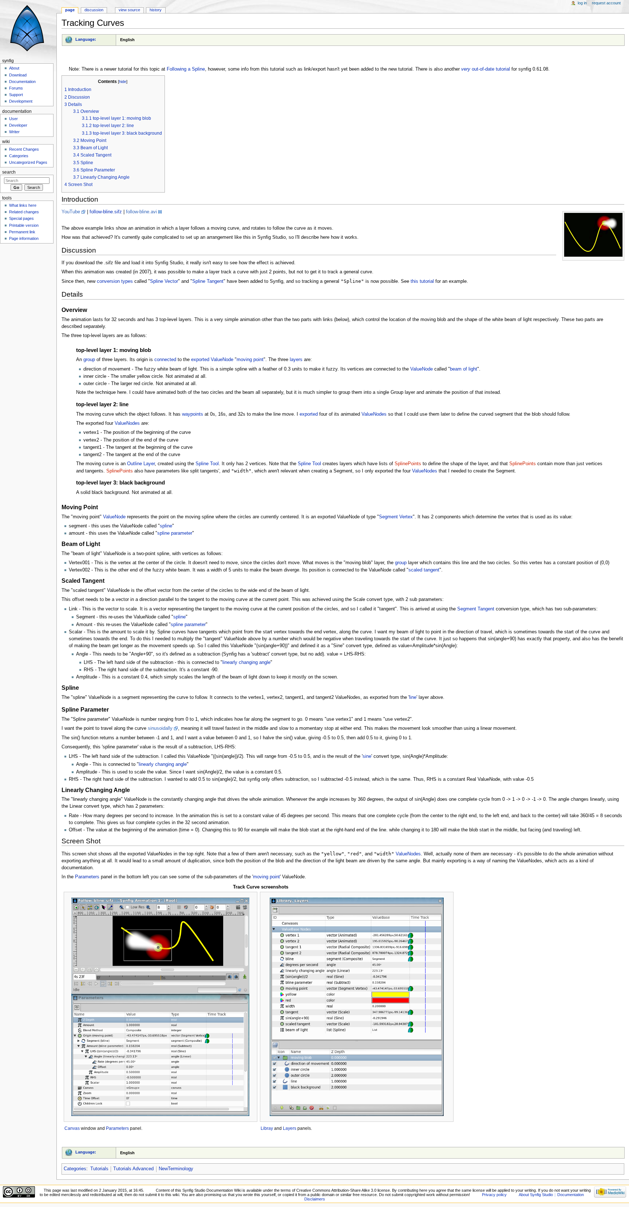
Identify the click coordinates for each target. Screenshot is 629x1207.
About (14, 68)
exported (200, 359)
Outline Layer (141, 463)
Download (18, 75)
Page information (24, 238)
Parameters (87, 876)
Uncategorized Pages (28, 162)
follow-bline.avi (141, 211)
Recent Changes (24, 149)
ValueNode (222, 359)
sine (367, 756)
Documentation (22, 81)
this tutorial (422, 281)
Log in (582, 3)
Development (20, 101)
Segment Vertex (396, 516)
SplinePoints (408, 463)
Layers (289, 1128)
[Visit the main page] (28, 28)
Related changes (24, 212)
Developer (18, 125)
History (156, 10)
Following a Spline (186, 69)
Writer (14, 132)
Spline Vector (164, 281)
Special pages (21, 218)
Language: (85, 39)
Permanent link (22, 232)
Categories (75, 1168)
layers (296, 359)
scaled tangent (423, 570)
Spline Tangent (207, 281)
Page (70, 10)
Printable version (24, 225)
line (412, 697)
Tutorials (99, 1168)
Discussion (93, 10)
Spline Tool (207, 463)
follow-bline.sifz (106, 211)
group (89, 359)
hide (122, 81)
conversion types (115, 281)
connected (165, 359)
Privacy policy (494, 1194)
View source (129, 10)
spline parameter (174, 533)
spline (166, 526)
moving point (250, 359)
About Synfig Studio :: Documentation (551, 1194)
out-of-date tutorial (485, 69)
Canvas (72, 1128)
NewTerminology (176, 1168)
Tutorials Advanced (133, 1168)
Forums (16, 88)
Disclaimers (314, 1199)
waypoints (192, 414)
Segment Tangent (475, 609)
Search (9, 172)
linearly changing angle (246, 662)
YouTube (71, 211)
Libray (267, 1128)
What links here (22, 205)
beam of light (463, 369)
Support (16, 94)
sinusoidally (160, 728)
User (13, 118)
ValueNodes (374, 414)
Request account (606, 3)
